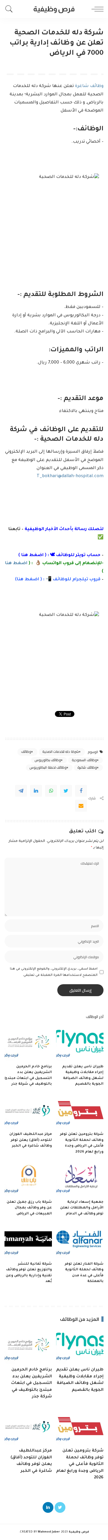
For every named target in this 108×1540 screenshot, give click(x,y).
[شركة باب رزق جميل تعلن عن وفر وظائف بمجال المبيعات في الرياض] (28, 1178)
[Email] (81, 806)
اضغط (31, 579)
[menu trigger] (96, 9)
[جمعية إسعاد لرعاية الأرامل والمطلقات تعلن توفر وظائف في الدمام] (80, 1178)
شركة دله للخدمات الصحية (60, 752)
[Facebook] (81, 791)
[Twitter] (66, 791)
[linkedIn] (36, 791)
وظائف (26, 752)
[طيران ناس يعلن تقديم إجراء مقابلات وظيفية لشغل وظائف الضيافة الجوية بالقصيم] (80, 1043)
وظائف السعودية (84, 760)
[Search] (10, 9)
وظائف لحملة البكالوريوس (48, 767)
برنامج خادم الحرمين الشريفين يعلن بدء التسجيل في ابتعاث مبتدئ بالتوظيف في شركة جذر (31, 1383)
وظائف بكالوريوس (47, 760)
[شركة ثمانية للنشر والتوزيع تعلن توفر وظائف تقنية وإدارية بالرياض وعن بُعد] (28, 1240)
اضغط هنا (32, 555)
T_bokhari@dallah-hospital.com (70, 476)
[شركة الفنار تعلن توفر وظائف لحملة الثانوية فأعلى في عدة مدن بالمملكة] (80, 1240)
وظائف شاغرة (89, 86)
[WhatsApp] (51, 791)
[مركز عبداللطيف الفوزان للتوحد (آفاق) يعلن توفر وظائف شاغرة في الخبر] (28, 1111)
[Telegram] (21, 791)
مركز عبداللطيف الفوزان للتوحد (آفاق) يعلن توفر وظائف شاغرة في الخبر (30, 1140)
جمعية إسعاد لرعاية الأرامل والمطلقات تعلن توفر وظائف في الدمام (82, 1208)
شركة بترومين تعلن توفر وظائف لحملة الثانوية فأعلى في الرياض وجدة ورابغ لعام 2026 (80, 1464)
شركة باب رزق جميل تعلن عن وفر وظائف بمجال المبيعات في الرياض (29, 1208)
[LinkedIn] (48, 1507)
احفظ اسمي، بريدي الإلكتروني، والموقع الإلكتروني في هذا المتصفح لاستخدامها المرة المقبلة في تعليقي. (54, 972)
